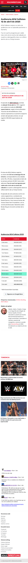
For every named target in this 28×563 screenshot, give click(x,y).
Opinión (3, 518)
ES (18, 10)
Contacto (3, 551)
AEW (17, 6)
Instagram (3, 533)
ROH (25, 6)
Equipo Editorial (5, 544)
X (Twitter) (4, 531)
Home (2, 14)
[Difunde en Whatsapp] (15, 83)
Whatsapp (3, 537)
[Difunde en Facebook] (9, 83)
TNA (21, 6)
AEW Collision (14, 103)
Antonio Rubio (5, 86)
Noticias (3, 516)
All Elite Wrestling (21, 300)
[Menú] (2, 2)
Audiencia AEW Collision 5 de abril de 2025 (12, 96)
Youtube (3, 535)
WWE (12, 6)
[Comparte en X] (12, 83)
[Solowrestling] (14, 2)
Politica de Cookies (6, 550)
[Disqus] (14, 445)
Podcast (3, 522)
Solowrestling (14, 324)
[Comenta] (18, 83)
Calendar (3, 520)
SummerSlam (6, 6)
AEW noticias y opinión (12, 14)
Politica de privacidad (7, 548)
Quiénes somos (5, 523)
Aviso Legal (4, 546)
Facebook (3, 529)
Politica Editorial (5, 542)
